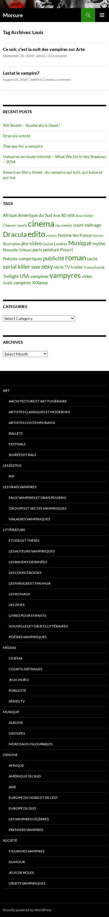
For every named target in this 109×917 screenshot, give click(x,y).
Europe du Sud (22, 808)
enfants (51, 235)
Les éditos (12, 465)
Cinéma (15, 658)
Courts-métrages (25, 669)
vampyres (65, 275)
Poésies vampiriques (22, 258)
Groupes (17, 733)
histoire (98, 235)
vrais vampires (17, 282)
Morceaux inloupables (30, 744)
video (87, 276)
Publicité (17, 690)
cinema (41, 223)
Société (10, 840)
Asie (56, 215)
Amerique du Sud (35, 215)
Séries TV (17, 701)
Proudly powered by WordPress (27, 910)
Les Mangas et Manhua (30, 583)
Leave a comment (57, 79)
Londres (60, 243)
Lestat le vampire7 (21, 73)
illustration (12, 243)
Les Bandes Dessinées (28, 562)
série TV (62, 267)
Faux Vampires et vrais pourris (37, 497)
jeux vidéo (19, 680)
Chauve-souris (15, 225)
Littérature (14, 530)
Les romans (19, 594)
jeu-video (32, 243)
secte (92, 258)
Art (6, 390)
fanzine (65, 235)
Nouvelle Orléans (17, 250)
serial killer (16, 266)
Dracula (15, 234)
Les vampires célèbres (29, 819)
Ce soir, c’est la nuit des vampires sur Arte (44, 49)
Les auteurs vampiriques (32, 551)
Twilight (11, 276)
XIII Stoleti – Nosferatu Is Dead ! (31, 125)
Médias (9, 647)
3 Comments (57, 56)
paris (37, 249)
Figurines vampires (26, 851)
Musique (80, 242)
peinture (51, 249)
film (76, 235)
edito (36, 234)
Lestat (47, 243)
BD (64, 215)
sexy (47, 266)
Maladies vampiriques (29, 519)
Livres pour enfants (27, 615)
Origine (10, 755)
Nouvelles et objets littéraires (38, 626)
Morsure (13, 15)
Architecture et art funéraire (38, 401)
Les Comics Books (25, 572)
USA (24, 276)
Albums (16, 722)
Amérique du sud (25, 776)
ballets (16, 433)
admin (41, 56)
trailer (77, 267)
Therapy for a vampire (23, 146)
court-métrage (87, 225)
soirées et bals (22, 455)
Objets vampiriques (27, 883)
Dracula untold (16, 135)
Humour (17, 862)
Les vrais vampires (19, 487)
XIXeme (40, 282)
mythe (98, 243)
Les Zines (16, 605)
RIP (11, 476)
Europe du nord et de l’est (33, 797)
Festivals (17, 444)
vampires (39, 276)
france (86, 235)
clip (57, 225)
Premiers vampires (26, 830)
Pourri (66, 249)
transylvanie (94, 267)
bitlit (71, 215)
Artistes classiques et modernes (39, 412)
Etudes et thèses (24, 540)
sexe (35, 267)
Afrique (10, 215)
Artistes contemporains (32, 422)
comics (66, 225)
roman (75, 257)
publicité (53, 258)
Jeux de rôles (21, 872)
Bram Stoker (84, 215)
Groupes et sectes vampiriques (37, 508)
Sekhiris (36, 79)
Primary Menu (102, 15)
